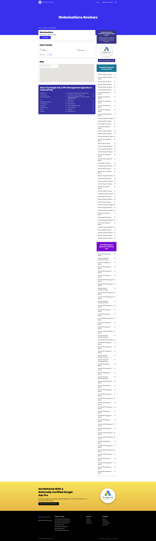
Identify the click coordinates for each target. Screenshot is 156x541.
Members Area (105, 520)
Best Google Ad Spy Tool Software (61, 526)
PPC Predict (88, 520)
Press (97, 2)
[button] (116, 2)
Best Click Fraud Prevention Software (62, 522)
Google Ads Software (107, 2)
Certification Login (106, 522)
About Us (104, 519)
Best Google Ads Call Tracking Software (62, 519)
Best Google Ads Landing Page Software (62, 520)
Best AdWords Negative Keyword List (62, 530)
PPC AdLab (88, 519)
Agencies (45, 28)
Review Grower (89, 522)
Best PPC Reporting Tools (60, 528)
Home (39, 28)
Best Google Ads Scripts (59, 524)
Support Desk (105, 524)
